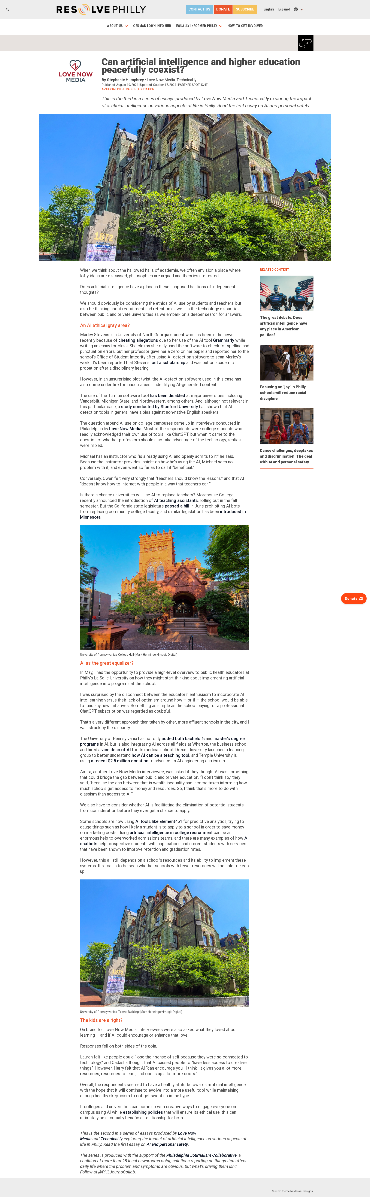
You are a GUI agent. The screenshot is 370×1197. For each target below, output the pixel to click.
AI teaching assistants (176, 500)
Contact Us (199, 9)
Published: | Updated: (139, 85)
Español (284, 9)
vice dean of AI (116, 749)
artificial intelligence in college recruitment (171, 832)
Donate (223, 9)
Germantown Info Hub (152, 26)
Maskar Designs (303, 1191)
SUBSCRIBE (245, 9)
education (146, 89)
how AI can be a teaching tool (160, 755)
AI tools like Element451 (158, 821)
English (269, 9)
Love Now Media (125, 428)
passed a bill (177, 506)
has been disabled (167, 395)
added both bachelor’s (183, 738)
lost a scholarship (168, 362)
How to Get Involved (245, 26)
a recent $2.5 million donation (119, 760)
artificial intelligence (119, 89)
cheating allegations (138, 340)
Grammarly (223, 340)
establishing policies (143, 1112)
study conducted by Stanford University (159, 406)
